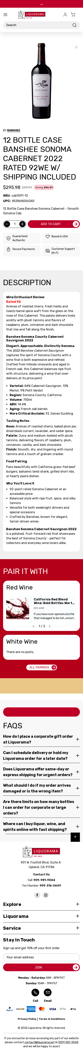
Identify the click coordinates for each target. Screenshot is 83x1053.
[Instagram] (46, 895)
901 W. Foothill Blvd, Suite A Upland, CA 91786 (41, 865)
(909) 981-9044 (68, 1042)
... (41, 4)
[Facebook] (37, 895)
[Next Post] (50, 626)
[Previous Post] (33, 626)
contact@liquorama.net (40, 1042)
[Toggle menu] (5, 14)
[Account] (65, 14)
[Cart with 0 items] (75, 14)
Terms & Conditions (52, 1018)
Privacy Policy (27, 1018)
